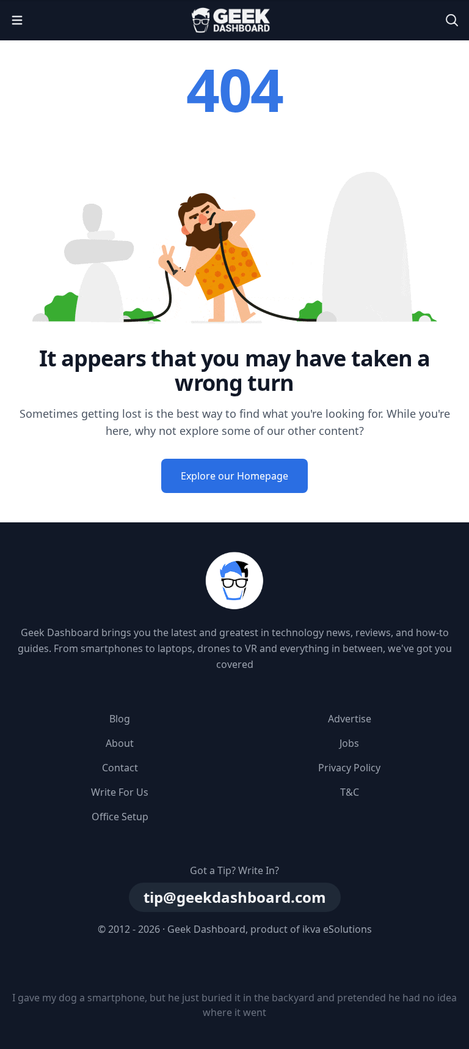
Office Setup (120, 816)
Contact (120, 767)
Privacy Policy (349, 767)
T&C (349, 792)
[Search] (452, 20)
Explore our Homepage (234, 476)
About (120, 743)
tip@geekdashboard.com (235, 897)
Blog (119, 718)
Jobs (349, 743)
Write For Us (119, 792)
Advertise (349, 718)
